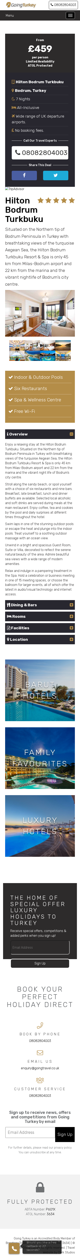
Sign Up (40, 963)
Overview (18, 434)
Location (18, 639)
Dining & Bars (23, 605)
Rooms (18, 616)
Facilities (19, 628)
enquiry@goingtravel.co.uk (40, 1068)
